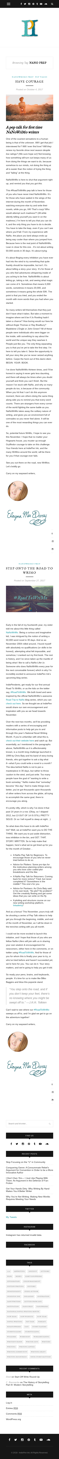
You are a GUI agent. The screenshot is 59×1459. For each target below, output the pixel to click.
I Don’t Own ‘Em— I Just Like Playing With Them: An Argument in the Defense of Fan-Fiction (27, 1180)
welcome (11, 1337)
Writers (46, 1342)
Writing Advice (27, 1347)
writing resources (17, 1357)
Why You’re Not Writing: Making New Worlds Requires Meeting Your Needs (28, 1197)
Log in (9, 1402)
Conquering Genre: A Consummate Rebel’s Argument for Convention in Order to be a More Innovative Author (29, 1170)
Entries (12, 1408)
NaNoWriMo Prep (23, 77)
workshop (25, 1337)
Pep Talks (41, 77)
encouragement (32, 1281)
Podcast (42, 1322)
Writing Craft (38, 1352)
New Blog (12, 1317)
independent (14, 1291)
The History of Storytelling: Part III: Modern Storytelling (28, 1383)
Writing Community (17, 1352)
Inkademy (18, 905)
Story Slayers (39, 1327)
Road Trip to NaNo (15, 699)
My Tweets (11, 1217)
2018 (8, 1271)
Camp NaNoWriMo (33, 1276)
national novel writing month (23, 1311)
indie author (31, 1291)
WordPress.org (13, 1419)
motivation (13, 1306)
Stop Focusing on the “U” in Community (25, 1162)
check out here (13, 703)
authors (45, 1271)
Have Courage (29, 82)
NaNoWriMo (12, 632)
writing (11, 1347)
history (32, 1286)
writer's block (14, 1342)
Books (19, 1276)
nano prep (28, 1306)
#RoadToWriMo (18, 692)
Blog (9, 1276)
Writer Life (32, 1342)
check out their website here (20, 740)
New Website (26, 1317)
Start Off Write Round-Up (27, 1377)
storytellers (14, 1332)
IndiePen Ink (13, 1296)
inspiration (43, 1296)
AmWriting (19, 1271)
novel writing (14, 1322)
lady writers (14, 1301)
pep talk (30, 1322)
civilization (13, 1281)
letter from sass (33, 1301)
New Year (42, 1317)
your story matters (41, 1357)
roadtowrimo (14, 1327)
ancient (33, 1271)
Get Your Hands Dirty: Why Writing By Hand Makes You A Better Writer (27, 1189)
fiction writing (15, 1286)
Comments (14, 1413)
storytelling (32, 1332)
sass (27, 1327)
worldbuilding (41, 1337)
